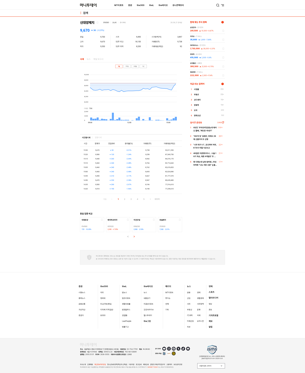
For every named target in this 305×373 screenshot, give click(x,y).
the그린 (147, 321)
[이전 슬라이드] (128, 236)
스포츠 (211, 292)
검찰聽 (124, 315)
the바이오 (163, 5)
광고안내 (139, 364)
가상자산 (82, 310)
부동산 (196, 94)
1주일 (127, 66)
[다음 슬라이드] (134, 236)
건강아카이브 (149, 310)
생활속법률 (126, 304)
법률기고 (125, 327)
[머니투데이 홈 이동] (88, 344)
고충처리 (169, 364)
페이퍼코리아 (112, 220)
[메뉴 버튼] (222, 5)
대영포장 (85, 220)
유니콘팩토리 (178, 5)
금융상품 (82, 304)
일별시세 (98, 137)
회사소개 (83, 364)
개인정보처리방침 (100, 364)
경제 (198, 292)
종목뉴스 (82, 298)
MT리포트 (118, 5)
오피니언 (200, 321)
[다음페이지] (150, 199)
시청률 (196, 89)
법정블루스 (126, 310)
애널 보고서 (98, 59)
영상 (210, 304)
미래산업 (190, 321)
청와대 (102, 298)
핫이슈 (167, 298)
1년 (143, 66)
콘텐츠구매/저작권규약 (157, 364)
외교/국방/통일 (106, 304)
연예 (211, 286)
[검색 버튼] (217, 5)
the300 (140, 5)
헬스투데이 (148, 315)
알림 (211, 327)
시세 (82, 59)
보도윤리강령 (178, 364)
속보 (188, 327)
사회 (188, 304)
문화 (198, 310)
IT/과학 (190, 315)
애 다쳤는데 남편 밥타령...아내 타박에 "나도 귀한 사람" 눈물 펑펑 (204, 165)
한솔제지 (163, 220)
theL (151, 5)
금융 (188, 292)
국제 (198, 315)
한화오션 (197, 115)
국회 (102, 292)
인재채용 (90, 364)
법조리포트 (126, 298)
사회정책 (200, 304)
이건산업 (137, 220)
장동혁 (196, 105)
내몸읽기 (147, 298)
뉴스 (89, 59)
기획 (167, 310)
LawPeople (126, 321)
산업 (188, 298)
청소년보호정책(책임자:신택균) (117, 364)
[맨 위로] (300, 363)
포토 (210, 310)
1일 (119, 66)
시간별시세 (86, 137)
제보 (211, 321)
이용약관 (131, 364)
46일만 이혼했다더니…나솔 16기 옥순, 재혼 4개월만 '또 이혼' (204, 156)
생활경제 (200, 298)
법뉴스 (124, 292)
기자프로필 (213, 315)
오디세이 (197, 100)
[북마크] (97, 22)
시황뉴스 (82, 292)
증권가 (81, 315)
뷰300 (102, 315)
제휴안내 (146, 364)
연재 (167, 304)
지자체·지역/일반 (106, 310)
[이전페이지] (112, 199)
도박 (195, 110)
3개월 (135, 66)
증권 (130, 5)
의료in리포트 (148, 304)
